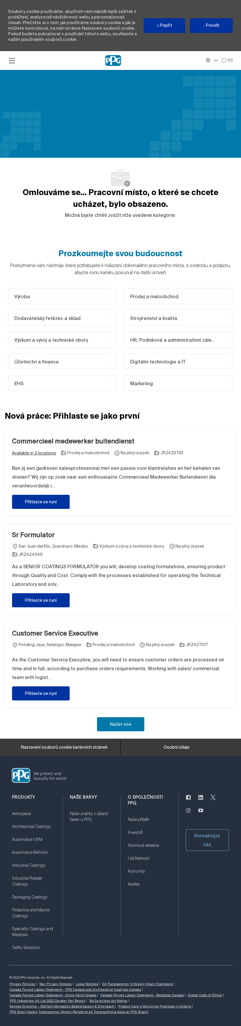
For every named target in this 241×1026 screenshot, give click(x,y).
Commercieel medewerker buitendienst (73, 441)
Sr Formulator (33, 534)
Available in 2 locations (34, 453)
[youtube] (200, 813)
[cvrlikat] (213, 800)
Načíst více (120, 724)
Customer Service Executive (55, 633)
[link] (33, 817)
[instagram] (188, 813)
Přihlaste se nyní (41, 501)
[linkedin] (200, 800)
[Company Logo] (113, 60)
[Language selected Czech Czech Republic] (211, 60)
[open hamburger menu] (12, 60)
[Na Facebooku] (188, 800)
